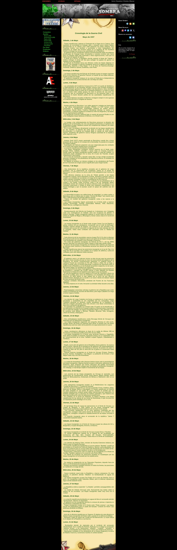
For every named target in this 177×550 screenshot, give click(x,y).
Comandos (47, 32)
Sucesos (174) (47, 42)
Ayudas (45, 34)
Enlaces (46, 51)
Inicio (113, 1)
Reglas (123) (47, 39)
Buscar (132, 1)
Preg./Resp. (47, 45)
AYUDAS (61, 1)
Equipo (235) (47, 40)
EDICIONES (46, 1)
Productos (46, 49)
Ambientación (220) (49, 37)
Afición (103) (47, 36)
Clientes (126, 1)
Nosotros (119, 1)
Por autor (46, 47)
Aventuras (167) (48, 44)
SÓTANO (77, 1)
